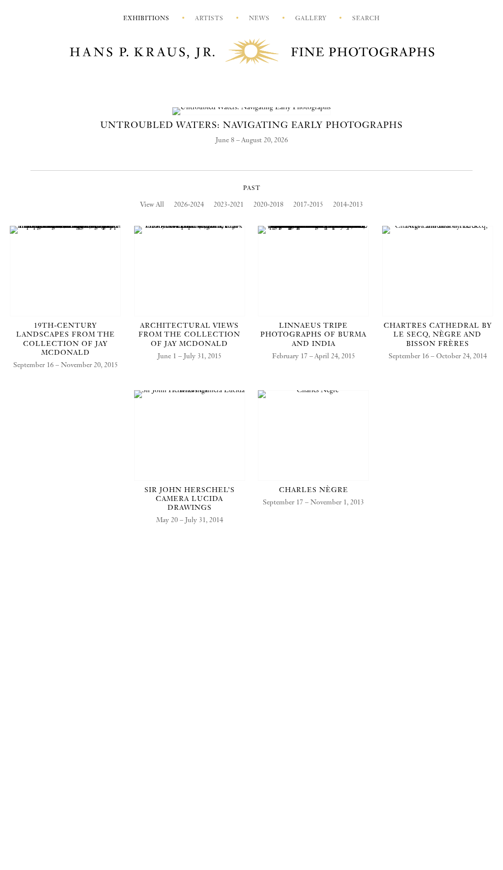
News (259, 19)
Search (366, 19)
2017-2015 (308, 204)
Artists (209, 19)
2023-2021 (229, 204)
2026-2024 (189, 204)
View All (152, 204)
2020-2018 (268, 204)
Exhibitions (146, 19)
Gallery (311, 19)
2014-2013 (348, 204)
